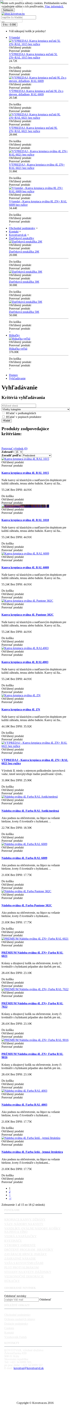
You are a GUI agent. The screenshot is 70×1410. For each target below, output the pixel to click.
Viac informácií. (54, 6)
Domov (13, 375)
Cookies (9, 1328)
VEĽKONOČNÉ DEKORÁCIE (24, 1276)
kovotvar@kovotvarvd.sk (29, 1368)
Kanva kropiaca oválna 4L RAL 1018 (25, 520)
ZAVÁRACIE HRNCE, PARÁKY (25, 1254)
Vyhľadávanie (17, 378)
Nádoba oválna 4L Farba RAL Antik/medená (30, 810)
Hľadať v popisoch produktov (23, 416)
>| (10, 1198)
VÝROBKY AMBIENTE (20, 1245)
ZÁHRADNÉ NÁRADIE (20, 1258)
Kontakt (9, 1332)
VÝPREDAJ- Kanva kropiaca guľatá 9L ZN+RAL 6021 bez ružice (33, 129)
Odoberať (45, 1299)
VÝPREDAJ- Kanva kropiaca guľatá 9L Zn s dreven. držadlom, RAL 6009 (36, 92)
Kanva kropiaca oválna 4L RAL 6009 (25, 567)
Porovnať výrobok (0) (14, 448)
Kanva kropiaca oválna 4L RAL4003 (24, 662)
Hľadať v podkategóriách (20, 413)
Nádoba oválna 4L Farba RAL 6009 (24, 858)
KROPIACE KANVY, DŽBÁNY (25, 1219)
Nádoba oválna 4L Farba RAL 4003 (24, 1104)
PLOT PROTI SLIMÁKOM (21, 1267)
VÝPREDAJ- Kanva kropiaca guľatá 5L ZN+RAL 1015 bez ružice (33, 56)
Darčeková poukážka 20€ (24, 251)
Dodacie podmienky (16, 1323)
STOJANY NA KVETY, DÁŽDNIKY (27, 1272)
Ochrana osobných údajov (19, 1319)
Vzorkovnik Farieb (15, 1337)
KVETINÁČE (13, 1240)
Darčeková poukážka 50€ (24, 311)
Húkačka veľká (18, 348)
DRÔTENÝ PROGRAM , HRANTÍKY (28, 1249)
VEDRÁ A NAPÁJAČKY (20, 1236)
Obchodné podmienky (17, 1314)
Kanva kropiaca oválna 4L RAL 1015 (25, 472)
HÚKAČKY (12, 1280)
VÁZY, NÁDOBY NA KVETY (23, 1224)
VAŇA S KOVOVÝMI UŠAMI (23, 1263)
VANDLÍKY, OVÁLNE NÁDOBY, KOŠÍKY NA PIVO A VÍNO (32, 1230)
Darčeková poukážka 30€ (24, 281)
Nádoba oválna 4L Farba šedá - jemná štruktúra (32, 1151)
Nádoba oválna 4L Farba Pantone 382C (26, 905)
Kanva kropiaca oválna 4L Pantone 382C (27, 614)
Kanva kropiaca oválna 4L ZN (20, 709)
